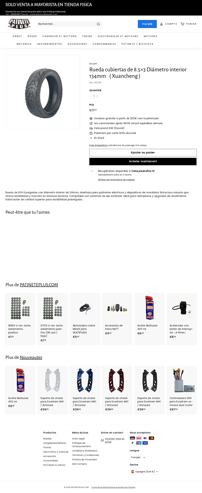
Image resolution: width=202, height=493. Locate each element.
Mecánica (24, 44)
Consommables (104, 44)
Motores (150, 36)
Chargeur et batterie (59, 36)
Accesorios (49, 456)
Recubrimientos (49, 44)
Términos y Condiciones (85, 455)
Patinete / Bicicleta (138, 44)
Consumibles (50, 460)
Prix (91, 104)
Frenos (47, 447)
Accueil (93, 63)
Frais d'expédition (98, 145)
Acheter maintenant (143, 161)
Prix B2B (147, 24)
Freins (87, 36)
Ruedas (47, 438)
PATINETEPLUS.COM (39, 284)
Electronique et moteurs (118, 36)
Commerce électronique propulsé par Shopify (113, 487)
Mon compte (79, 464)
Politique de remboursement (81, 444)
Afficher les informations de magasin (116, 179)
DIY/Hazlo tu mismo (54, 465)
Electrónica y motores (56, 451)
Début (17, 36)
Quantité (95, 90)
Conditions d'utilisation (84, 450)
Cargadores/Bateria (54, 443)
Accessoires (77, 44)
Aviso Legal (78, 438)
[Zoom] (43, 92)
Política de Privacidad (84, 459)
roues (32, 36)
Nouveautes (31, 357)
